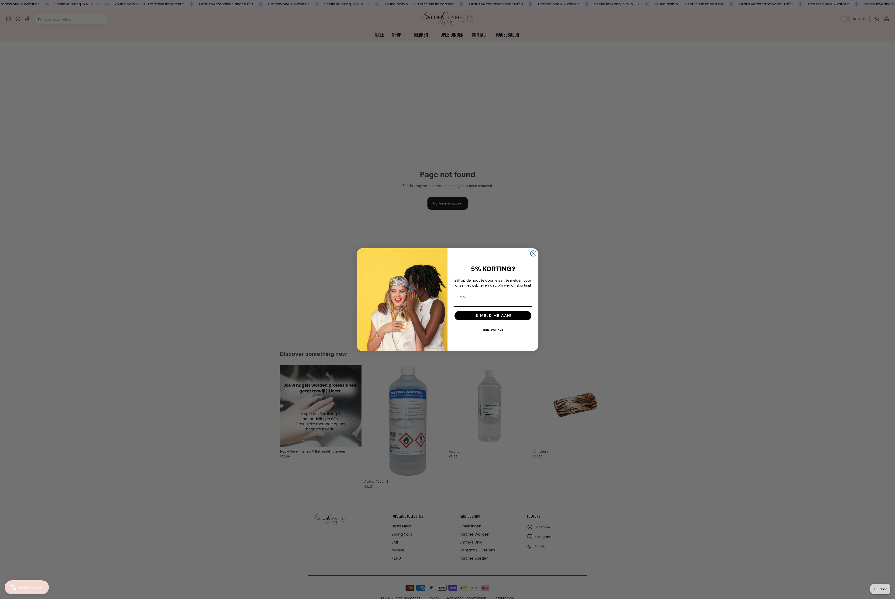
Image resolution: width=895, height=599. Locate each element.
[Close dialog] (533, 253)
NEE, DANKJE (493, 330)
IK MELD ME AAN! (493, 315)
